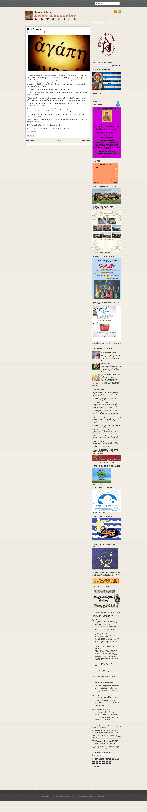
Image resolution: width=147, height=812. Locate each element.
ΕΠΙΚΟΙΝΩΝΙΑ (72, 4)
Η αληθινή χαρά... (106, 363)
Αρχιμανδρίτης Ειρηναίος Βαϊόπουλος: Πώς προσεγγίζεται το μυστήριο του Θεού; (105, 736)
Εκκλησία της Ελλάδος (102, 671)
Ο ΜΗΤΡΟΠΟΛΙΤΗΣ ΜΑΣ (68, 22)
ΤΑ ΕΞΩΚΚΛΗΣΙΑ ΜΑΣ (97, 22)
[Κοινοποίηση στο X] (32, 136)
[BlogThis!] (30, 136)
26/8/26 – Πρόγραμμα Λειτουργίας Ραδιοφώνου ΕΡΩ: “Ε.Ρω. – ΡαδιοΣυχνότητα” (106, 747)
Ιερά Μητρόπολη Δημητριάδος (104, 696)
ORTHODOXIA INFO (101, 633)
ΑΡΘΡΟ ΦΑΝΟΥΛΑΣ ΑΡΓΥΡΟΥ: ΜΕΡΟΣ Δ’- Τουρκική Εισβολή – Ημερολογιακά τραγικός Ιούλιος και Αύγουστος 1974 (105, 741)
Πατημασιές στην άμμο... (108, 352)
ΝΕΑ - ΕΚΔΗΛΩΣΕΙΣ (61, 4)
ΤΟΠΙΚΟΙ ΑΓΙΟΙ (83, 22)
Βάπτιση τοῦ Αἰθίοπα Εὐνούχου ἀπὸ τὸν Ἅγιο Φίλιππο (106, 130)
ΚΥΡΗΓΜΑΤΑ (43, 22)
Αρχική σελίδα (31, 4)
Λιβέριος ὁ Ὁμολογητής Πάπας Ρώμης (104, 128)
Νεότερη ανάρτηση (30, 140)
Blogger (118, 612)
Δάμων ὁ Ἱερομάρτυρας (105, 147)
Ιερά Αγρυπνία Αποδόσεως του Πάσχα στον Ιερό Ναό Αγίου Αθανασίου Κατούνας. (110, 376)
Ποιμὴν (95, 126)
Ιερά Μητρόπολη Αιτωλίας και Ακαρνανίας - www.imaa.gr (104, 683)
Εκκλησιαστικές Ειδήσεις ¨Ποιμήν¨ (105, 676)
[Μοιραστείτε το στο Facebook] (34, 136)
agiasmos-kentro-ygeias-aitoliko (103, 685)
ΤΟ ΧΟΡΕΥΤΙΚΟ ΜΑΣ (113, 22)
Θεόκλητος (113, 132)
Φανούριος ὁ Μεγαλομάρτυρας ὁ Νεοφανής (108, 126)
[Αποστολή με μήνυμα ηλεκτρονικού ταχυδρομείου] (28, 136)
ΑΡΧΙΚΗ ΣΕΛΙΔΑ (31, 22)
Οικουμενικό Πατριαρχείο (102, 709)
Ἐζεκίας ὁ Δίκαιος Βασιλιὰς (108, 144)
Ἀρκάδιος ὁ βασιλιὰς (105, 132)
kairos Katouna (105, 164)
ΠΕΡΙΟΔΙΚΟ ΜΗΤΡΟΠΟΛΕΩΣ (45, 4)
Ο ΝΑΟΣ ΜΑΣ (54, 22)
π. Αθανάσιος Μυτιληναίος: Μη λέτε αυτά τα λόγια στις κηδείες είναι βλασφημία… (105, 731)
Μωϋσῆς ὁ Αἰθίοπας (99, 142)
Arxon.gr (97, 619)
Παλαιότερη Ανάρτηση (85, 140)
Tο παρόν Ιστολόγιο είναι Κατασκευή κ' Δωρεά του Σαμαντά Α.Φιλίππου (86, 796)
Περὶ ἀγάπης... (35, 29)
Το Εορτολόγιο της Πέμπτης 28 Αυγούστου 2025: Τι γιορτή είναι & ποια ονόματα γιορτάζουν (106, 651)
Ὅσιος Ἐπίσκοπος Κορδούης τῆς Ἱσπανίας (106, 128)
